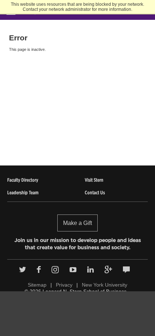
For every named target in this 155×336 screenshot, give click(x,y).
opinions (126, 269)
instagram (55, 269)
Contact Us (95, 192)
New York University (104, 285)
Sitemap (37, 285)
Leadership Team (23, 192)
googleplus (108, 269)
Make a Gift (77, 223)
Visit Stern (94, 180)
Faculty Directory (22, 180)
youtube (73, 269)
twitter (22, 270)
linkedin (90, 269)
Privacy (64, 285)
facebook (39, 269)
